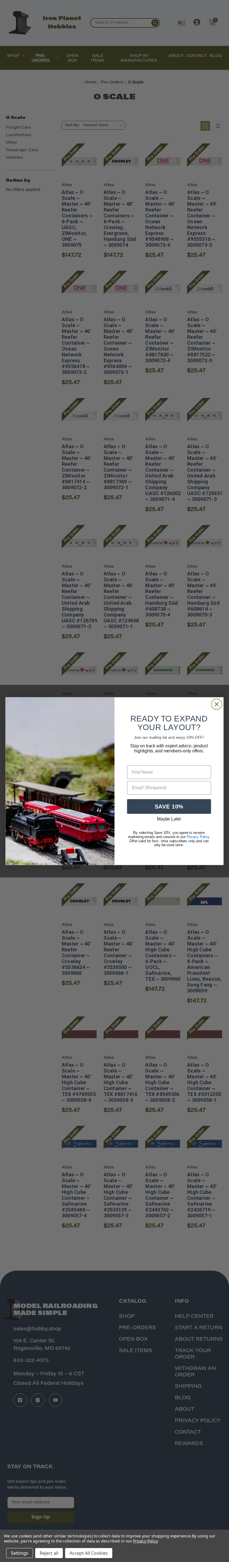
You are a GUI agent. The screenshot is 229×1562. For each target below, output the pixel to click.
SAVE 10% (169, 806)
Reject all (49, 1553)
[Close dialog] (216, 704)
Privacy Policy (145, 1541)
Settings (19, 1553)
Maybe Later (169, 819)
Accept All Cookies (89, 1553)
